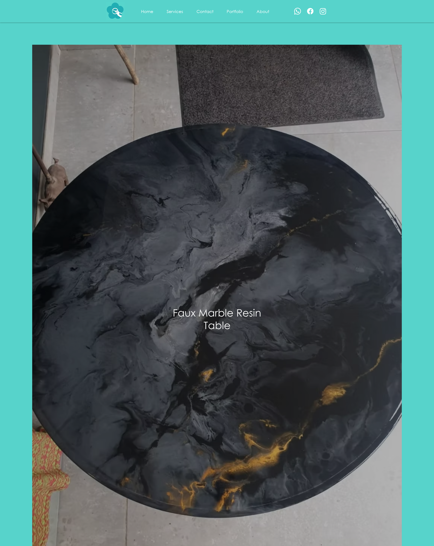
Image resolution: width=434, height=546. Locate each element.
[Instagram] (323, 11)
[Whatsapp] (297, 11)
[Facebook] (310, 11)
